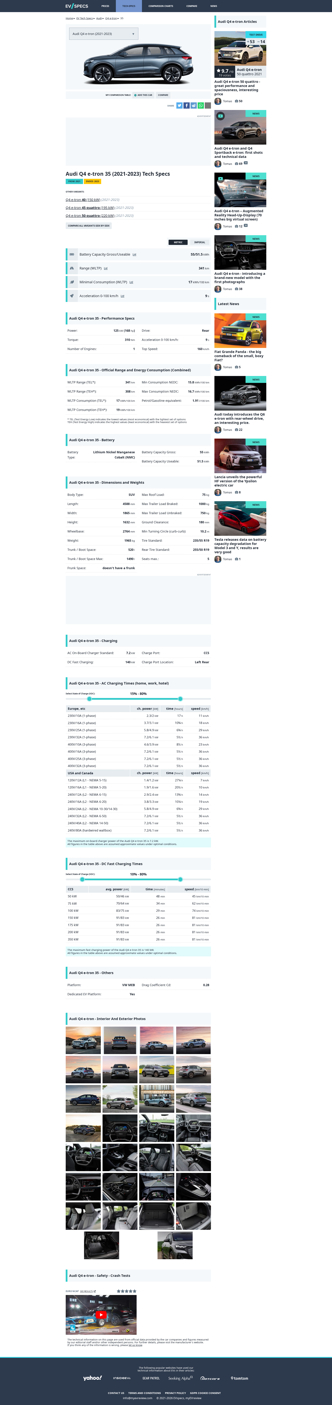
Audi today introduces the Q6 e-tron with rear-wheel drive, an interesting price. (239, 418)
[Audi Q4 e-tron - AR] (156, 1186)
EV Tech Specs (84, 18)
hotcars (210, 1378)
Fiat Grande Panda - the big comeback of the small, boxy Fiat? (238, 355)
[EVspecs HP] (77, 6)
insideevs (122, 1378)
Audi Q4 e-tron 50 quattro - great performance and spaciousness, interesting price (237, 87)
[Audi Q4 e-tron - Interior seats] (156, 1157)
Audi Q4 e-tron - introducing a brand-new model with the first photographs (239, 277)
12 (240, 226)
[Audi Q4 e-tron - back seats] (120, 1216)
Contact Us (116, 1393)
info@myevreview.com (137, 1398)
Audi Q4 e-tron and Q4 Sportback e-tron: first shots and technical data (238, 152)
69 (240, 164)
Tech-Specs (128, 6)
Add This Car (145, 95)
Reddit (194, 105)
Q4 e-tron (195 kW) (90, 207)
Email (208, 105)
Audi (99, 18)
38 (240, 289)
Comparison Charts (161, 6)
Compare (191, 6)
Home (69, 18)
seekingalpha (181, 1378)
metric (178, 242)
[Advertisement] (138, 141)
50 (240, 101)
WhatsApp (201, 105)
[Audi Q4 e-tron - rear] (120, 1040)
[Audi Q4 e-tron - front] (83, 1040)
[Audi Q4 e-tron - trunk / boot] (156, 1216)
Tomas (227, 101)
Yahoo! (92, 1378)
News (213, 6)
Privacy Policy (175, 1393)
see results (86, 1291)
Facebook (186, 105)
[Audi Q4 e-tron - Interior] (120, 1128)
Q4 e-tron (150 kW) (83, 199)
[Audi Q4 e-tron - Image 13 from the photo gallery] (83, 1128)
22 (240, 430)
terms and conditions (144, 1393)
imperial (199, 242)
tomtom (239, 1378)
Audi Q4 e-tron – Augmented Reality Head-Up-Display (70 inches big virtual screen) (238, 215)
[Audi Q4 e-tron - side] (156, 1040)
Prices (105, 6)
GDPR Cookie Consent (205, 1393)
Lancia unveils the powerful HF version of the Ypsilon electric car (238, 481)
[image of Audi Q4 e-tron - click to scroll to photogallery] (138, 63)
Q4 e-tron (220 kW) (90, 215)
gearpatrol (151, 1378)
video (245, 162)
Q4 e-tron (111, 18)
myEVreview (193, 1398)
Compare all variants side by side (88, 225)
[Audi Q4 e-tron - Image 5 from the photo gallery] (83, 1069)
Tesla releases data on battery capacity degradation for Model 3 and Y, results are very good (240, 545)
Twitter (179, 105)
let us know (135, 1345)
